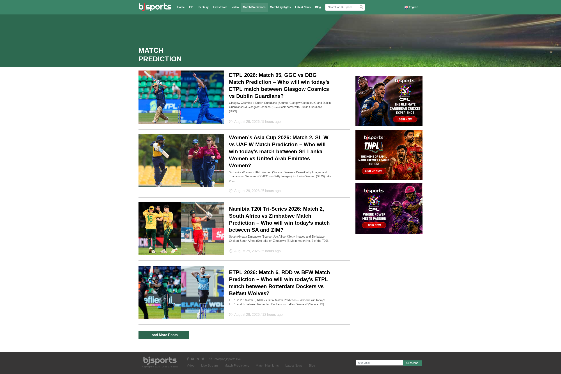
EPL (191, 7)
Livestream (220, 7)
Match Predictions (254, 7)
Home (181, 7)
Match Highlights (280, 7)
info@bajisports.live (227, 359)
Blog (318, 7)
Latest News (303, 7)
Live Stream (209, 365)
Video (235, 7)
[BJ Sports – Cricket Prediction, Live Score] (155, 7)
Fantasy (204, 7)
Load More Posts (163, 335)
